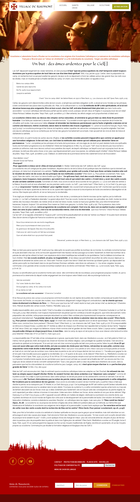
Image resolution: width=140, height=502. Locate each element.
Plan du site (92, 462)
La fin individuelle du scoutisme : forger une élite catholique (92, 59)
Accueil (63, 5)
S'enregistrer (118, 485)
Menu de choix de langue (65, 469)
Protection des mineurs (74, 462)
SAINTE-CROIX (75, 6)
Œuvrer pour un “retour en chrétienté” (47, 59)
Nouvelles (104, 462)
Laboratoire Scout (29, 56)
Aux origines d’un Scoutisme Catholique (78, 56)
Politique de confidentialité (67, 465)
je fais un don (120, 7)
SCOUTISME (104, 5)
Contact (58, 462)
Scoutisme (15, 56)
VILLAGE (90, 5)
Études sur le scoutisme (49, 56)
